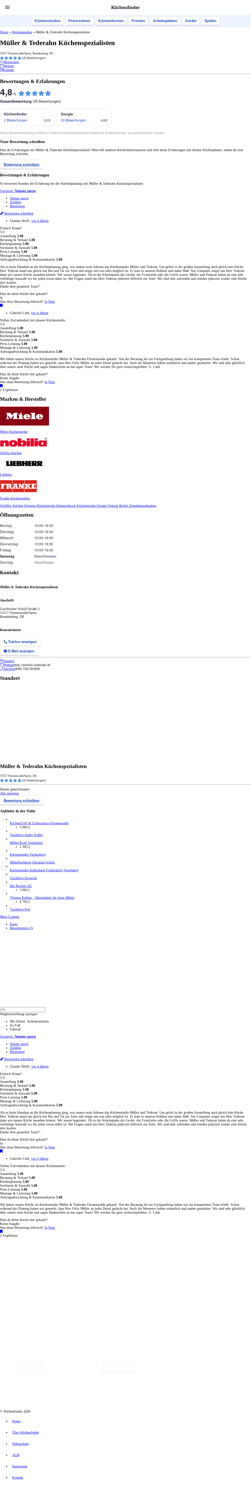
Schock (113, 506)
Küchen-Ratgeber (22, 1273)
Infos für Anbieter (22, 1294)
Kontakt (17, 1477)
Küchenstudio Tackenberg (28, 854)
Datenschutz (20, 1444)
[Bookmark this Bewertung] (1, 305)
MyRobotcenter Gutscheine (152, 1256)
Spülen (210, 21)
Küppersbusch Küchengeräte (76, 506)
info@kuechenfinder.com (88, 1315)
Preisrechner (79, 21)
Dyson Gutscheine (82, 1256)
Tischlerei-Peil (20, 909)
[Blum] (31, 1373)
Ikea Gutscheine (33, 1256)
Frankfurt (122, 1252)
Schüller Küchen (12, 506)
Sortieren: (18, 191)
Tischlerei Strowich (23, 878)
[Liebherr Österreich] (118, 1373)
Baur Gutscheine (125, 1256)
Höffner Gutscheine (181, 1256)
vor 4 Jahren (40, 221)
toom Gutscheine (104, 1256)
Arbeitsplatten (165, 21)
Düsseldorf (108, 1252)
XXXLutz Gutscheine (57, 1256)
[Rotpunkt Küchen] (235, 1373)
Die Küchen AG (21, 886)
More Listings (9, 917)
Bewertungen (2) (21, 928)
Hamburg (42, 1252)
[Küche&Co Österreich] (130, 1392)
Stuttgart (141, 1252)
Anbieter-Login (24, 1305)
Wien (98, 1252)
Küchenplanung (20, 1265)
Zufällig (15, 202)
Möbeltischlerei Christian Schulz (32, 862)
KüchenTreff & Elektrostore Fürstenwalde (39, 823)
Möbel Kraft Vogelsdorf (26, 843)
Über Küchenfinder (23, 1277)
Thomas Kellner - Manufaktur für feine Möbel (42, 898)
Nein (51, 302)
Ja (46, 302)
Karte (13, 924)
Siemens (162, 1252)
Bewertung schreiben (21, 164)
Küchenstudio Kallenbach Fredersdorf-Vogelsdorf (44, 870)
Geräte (191, 21)
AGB (15, 1455)
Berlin (32, 1252)
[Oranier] (167, 1373)
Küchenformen (111, 21)
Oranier (102, 506)
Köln (132, 1252)
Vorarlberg (68, 1252)
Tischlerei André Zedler (26, 835)
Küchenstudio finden (24, 1244)
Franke (152, 1252)
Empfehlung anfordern (25, 1248)
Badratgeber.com (21, 1285)
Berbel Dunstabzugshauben (137, 506)
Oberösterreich (84, 1252)
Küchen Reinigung (23, 1269)
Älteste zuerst (19, 198)
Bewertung (17, 206)
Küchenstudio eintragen (26, 1302)
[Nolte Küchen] (207, 1373)
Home (4, 32)
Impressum (19, 1466)
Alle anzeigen (9, 793)
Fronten (138, 21)
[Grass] (72, 1373)
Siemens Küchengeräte (40, 506)
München (55, 1252)
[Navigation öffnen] (7, 7)
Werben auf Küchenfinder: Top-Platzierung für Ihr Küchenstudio (55, 1298)
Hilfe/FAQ (17, 1281)
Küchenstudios (48, 21)
